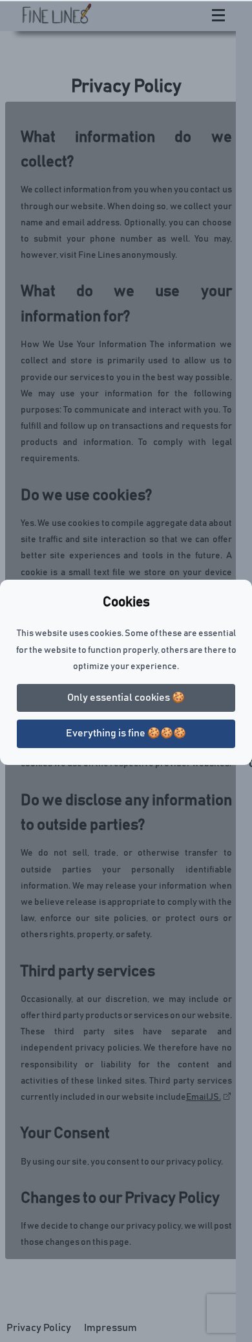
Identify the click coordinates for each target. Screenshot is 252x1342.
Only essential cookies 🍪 (126, 697)
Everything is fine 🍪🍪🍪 (126, 733)
